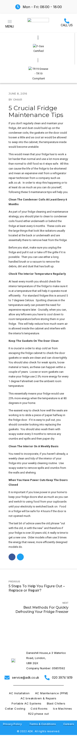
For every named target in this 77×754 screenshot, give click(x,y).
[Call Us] (66, 20)
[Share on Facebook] (12, 557)
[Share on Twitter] (20, 557)
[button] (9, 21)
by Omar (15, 99)
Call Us (67, 25)
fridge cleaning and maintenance (48, 211)
